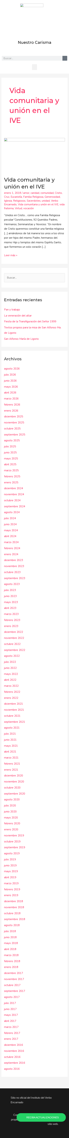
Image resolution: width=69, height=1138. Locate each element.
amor (26, 193)
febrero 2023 (12, 620)
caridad (35, 193)
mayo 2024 (11, 530)
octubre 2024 (12, 500)
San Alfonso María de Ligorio (21, 339)
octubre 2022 (12, 644)
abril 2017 (10, 1021)
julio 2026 (10, 374)
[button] (34, 67)
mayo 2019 (11, 871)
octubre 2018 (12, 913)
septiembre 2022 (14, 650)
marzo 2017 (11, 1027)
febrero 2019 (12, 889)
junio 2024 (10, 524)
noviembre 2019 (14, 835)
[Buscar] (64, 58)
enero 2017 (11, 1039)
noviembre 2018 (14, 907)
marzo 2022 (11, 686)
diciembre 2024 (13, 488)
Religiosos (19, 200)
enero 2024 (11, 554)
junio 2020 (10, 811)
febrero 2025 (12, 476)
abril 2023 (10, 608)
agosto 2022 (12, 656)
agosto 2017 (12, 997)
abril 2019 (10, 877)
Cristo (58, 193)
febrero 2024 (12, 548)
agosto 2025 (12, 440)
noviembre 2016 (14, 1051)
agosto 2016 (12, 1069)
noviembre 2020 (14, 781)
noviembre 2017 (14, 979)
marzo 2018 (11, 955)
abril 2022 (10, 680)
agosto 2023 (12, 584)
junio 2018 (10, 937)
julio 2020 (10, 805)
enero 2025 (11, 482)
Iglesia (8, 200)
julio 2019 (10, 859)
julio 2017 (10, 1003)
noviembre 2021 (14, 710)
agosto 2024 (12, 512)
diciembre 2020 (13, 775)
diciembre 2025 (13, 416)
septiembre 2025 (14, 434)
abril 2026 (10, 392)
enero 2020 (11, 829)
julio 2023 (10, 590)
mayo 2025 (11, 458)
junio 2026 (10, 380)
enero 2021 (11, 769)
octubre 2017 (12, 985)
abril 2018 (10, 949)
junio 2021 (10, 740)
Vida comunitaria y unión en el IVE (38, 204)
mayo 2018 (11, 943)
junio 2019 (10, 865)
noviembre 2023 (14, 566)
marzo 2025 (11, 470)
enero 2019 (11, 895)
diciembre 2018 (13, 901)
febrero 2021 (12, 763)
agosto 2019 (12, 853)
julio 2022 (10, 662)
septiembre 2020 (14, 793)
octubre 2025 (12, 428)
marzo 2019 (11, 883)
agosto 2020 (12, 799)
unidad (46, 200)
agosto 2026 (12, 368)
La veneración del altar (18, 315)
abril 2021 (10, 751)
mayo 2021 (11, 746)
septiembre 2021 (14, 722)
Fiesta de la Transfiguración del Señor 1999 (30, 321)
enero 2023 (11, 626)
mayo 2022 (11, 674)
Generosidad (52, 197)
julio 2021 (10, 733)
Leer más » (10, 255)
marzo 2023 (11, 614)
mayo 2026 (11, 386)
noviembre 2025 (14, 422)
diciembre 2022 (13, 632)
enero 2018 (11, 967)
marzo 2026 (11, 398)
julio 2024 (10, 518)
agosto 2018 (12, 925)
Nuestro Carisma (34, 42)
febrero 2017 (12, 1033)
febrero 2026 (12, 404)
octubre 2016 (12, 1057)
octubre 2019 (12, 841)
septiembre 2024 (14, 506)
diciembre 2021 (13, 704)
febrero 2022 (12, 692)
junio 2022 (10, 668)
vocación (28, 208)
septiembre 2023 (14, 578)
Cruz (6, 197)
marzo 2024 (11, 542)
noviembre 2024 (14, 494)
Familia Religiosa (33, 197)
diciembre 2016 (13, 1045)
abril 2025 (10, 464)
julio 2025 (10, 446)
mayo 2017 (11, 1015)
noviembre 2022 (14, 638)
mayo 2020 (11, 817)
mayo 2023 (11, 602)
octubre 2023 (12, 572)
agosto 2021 (12, 727)
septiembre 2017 (14, 991)
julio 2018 (10, 931)
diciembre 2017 (13, 973)
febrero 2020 (12, 823)
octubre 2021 (12, 716)
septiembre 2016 (14, 1063)
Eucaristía (16, 197)
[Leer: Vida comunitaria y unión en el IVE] (34, 155)
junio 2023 (10, 596)
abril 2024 (10, 536)
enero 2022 (11, 698)
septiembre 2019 (14, 847)
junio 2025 (10, 452)
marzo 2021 (11, 757)
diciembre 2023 (13, 560)
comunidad (47, 193)
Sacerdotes (34, 200)
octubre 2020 (12, 787)
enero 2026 (11, 410)
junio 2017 (10, 1009)
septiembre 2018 (14, 919)
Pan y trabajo (12, 309)
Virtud (18, 208)
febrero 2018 (12, 961)
